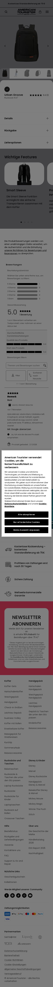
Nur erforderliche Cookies (26, 522)
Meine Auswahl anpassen (26, 530)
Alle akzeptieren (26, 514)
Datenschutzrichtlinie (16, 503)
